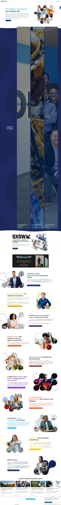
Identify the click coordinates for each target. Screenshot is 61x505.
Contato (56, 1)
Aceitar (48, 502)
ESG (44, 1)
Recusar (56, 502)
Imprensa (53, 1)
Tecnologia (40, 1)
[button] (59, 496)
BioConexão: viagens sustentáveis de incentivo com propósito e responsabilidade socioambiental (7, 489)
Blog (43, 1)
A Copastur (36, 1)
